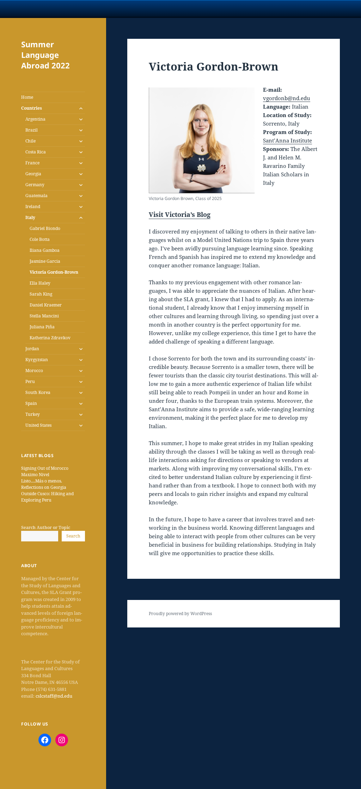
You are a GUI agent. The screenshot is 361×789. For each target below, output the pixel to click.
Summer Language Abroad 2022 (45, 55)
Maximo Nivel (35, 475)
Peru (30, 381)
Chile (30, 141)
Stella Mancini (44, 316)
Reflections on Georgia (43, 487)
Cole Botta (40, 239)
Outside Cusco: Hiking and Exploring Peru (47, 497)
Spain (31, 403)
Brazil (31, 130)
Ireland (32, 207)
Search (73, 536)
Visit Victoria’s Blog (179, 214)
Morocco (34, 371)
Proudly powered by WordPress (180, 614)
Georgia (33, 174)
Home (27, 97)
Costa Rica (35, 152)
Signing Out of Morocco (44, 468)
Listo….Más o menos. (41, 481)
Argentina (35, 119)
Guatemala (36, 196)
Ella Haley (40, 283)
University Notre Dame (64, 9)
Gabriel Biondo (45, 228)
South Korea (37, 392)
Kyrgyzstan (36, 360)
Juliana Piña (42, 327)
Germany (34, 185)
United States (38, 425)
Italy (30, 217)
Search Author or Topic (45, 527)
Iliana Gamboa (45, 250)
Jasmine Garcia (45, 261)
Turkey (32, 414)
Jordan (32, 349)
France (32, 163)
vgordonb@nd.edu (286, 98)
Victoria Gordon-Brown (54, 272)
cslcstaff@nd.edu (54, 696)
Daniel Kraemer (46, 305)
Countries (31, 108)
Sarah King (41, 294)
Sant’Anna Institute (287, 140)
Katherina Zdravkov (50, 338)
